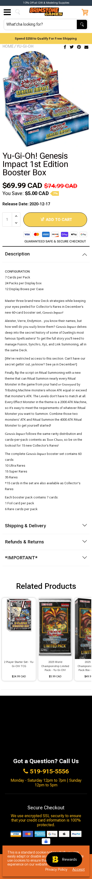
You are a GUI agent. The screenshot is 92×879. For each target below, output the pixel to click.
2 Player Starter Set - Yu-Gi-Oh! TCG (19, 664)
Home (7, 46)
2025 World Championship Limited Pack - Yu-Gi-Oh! (55, 666)
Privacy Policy (56, 870)
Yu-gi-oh (25, 46)
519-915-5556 (49, 771)
